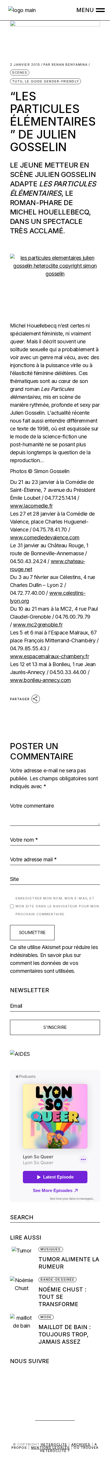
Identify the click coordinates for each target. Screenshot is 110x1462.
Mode (46, 1317)
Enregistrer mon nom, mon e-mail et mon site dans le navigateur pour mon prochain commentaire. (57, 906)
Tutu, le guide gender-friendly (45, 81)
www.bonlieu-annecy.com (40, 680)
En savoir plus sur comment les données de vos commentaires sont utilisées (45, 963)
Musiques (50, 1249)
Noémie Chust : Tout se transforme (62, 1297)
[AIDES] (55, 1054)
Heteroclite (54, 1444)
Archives (81, 1444)
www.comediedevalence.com (44, 537)
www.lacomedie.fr (31, 506)
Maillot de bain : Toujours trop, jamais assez (64, 1334)
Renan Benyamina (65, 64)
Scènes (20, 72)
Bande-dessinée (57, 1279)
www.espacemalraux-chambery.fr (49, 656)
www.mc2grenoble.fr (38, 625)
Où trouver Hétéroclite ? (69, 1449)
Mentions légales (50, 1448)
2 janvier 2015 (25, 64)
